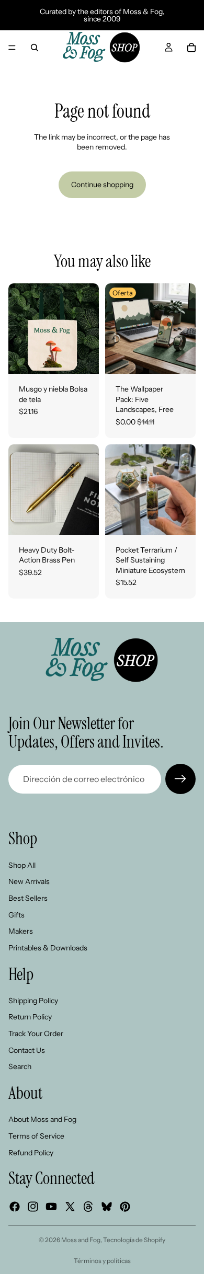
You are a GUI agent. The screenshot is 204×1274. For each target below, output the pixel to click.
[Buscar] (34, 47)
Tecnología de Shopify (134, 1240)
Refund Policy (30, 1152)
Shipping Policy (33, 1000)
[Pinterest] (125, 1207)
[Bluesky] (106, 1207)
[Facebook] (14, 1207)
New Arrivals (29, 882)
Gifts (16, 915)
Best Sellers (28, 898)
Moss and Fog (80, 1240)
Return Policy (30, 1017)
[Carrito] (191, 47)
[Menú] (12, 48)
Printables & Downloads (47, 947)
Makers (20, 931)
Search (19, 1067)
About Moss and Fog (42, 1119)
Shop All (22, 865)
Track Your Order (35, 1033)
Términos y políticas (102, 1261)
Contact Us (26, 1050)
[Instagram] (33, 1207)
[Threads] (88, 1207)
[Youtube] (51, 1207)
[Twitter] (70, 1207)
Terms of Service (36, 1136)
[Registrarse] (180, 779)
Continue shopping (102, 184)
